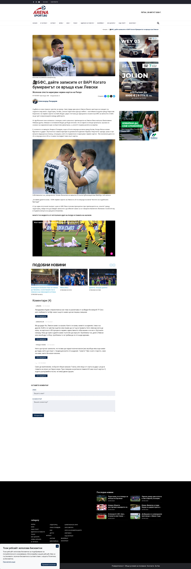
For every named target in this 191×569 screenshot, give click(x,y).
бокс (68, 23)
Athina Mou (64, 288)
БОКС (32, 527)
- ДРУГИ (51, 533)
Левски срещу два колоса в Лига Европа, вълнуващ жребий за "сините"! (152, 497)
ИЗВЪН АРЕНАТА (36, 539)
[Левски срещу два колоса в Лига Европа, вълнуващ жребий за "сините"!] (135, 498)
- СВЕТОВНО (67, 533)
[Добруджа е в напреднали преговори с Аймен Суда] (135, 516)
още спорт (122, 23)
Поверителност (118, 566)
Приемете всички (49, 564)
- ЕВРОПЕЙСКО (53, 541)
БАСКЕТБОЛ (64, 541)
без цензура (111, 23)
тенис (75, 23)
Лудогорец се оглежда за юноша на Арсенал (118, 497)
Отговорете (41, 316)
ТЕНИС (33, 534)
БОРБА (33, 524)
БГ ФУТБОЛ (34, 542)
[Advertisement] (90, 433)
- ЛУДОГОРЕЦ (53, 525)
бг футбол (43, 23)
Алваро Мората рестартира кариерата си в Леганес (117, 506)
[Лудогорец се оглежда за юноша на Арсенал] (102, 498)
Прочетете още (9, 562)
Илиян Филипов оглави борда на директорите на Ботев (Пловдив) (151, 506)
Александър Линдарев (47, 101)
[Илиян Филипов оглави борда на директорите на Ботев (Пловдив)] (135, 507)
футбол (53, 23)
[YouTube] (39, 2)
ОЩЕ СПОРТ (35, 529)
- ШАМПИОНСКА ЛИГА (71, 525)
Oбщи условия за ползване (135, 566)
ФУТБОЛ (48, 535)
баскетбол (132, 23)
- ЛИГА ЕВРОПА (68, 527)
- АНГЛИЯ (52, 538)
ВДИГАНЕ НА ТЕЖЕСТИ (38, 532)
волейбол (100, 23)
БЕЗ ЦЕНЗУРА (35, 537)
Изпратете (38, 415)
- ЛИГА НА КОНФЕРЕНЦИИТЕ (73, 530)
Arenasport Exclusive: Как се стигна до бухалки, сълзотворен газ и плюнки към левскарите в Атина (44, 290)
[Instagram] (36, 2)
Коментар (37, 399)
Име (34, 390)
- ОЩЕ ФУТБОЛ (68, 536)
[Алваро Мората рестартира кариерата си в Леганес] (102, 507)
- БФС (50, 530)
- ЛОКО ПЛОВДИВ (54, 527)
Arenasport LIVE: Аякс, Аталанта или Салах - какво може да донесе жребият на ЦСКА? (117, 515)
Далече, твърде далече (98, 288)
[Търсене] (158, 23)
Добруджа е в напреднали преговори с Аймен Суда (152, 515)
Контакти (54, 2)
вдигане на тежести (87, 23)
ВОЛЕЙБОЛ (64, 538)
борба (61, 23)
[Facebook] (34, 2)
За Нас (45, 2)
